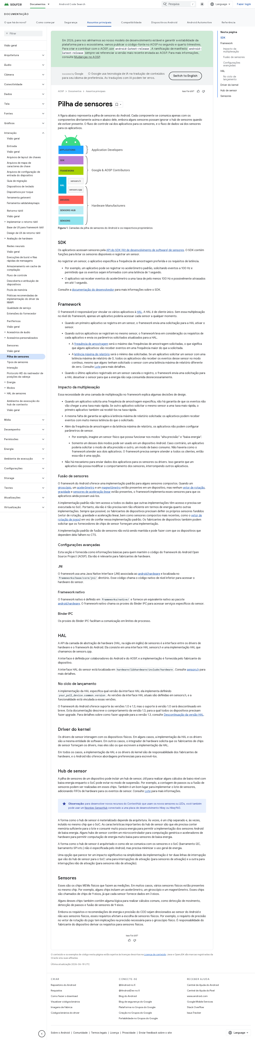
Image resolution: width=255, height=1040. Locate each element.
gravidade (64, 492)
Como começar (45, 22)
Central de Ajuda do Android (203, 985)
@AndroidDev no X (129, 990)
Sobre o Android (60, 1032)
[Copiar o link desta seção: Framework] (84, 305)
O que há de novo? (15, 22)
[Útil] (198, 91)
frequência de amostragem (91, 344)
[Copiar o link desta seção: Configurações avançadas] (103, 545)
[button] (20, 55)
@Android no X (127, 985)
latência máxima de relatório (92, 354)
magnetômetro (111, 487)
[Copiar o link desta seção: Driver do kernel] (93, 730)
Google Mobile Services (200, 1001)
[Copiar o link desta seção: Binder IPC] (76, 614)
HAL (139, 312)
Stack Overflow (195, 1007)
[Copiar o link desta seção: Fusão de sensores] (91, 476)
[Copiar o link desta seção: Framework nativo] (88, 592)
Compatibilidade (131, 22)
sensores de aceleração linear (92, 492)
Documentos (38, 4)
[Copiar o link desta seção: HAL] (69, 636)
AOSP (61, 91)
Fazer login (244, 4)
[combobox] (179, 4)
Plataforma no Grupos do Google (137, 1007)
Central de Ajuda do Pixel (201, 990)
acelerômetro (85, 487)
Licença (114, 1032)
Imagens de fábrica (61, 1007)
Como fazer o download (64, 996)
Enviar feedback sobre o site (155, 1032)
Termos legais (99, 1032)
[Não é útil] (203, 91)
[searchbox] (23, 33)
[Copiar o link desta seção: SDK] (69, 243)
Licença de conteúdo (155, 954)
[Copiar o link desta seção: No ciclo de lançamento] (99, 684)
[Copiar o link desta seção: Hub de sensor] (90, 771)
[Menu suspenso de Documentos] (50, 4)
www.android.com (197, 996)
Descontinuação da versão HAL (183, 715)
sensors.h (193, 669)
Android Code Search (72, 4)
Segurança (70, 22)
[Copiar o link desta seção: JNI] (65, 567)
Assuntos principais (99, 22)
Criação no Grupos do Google (135, 1012)
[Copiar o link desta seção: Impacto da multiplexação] (103, 387)
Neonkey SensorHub (96, 807)
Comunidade (80, 1032)
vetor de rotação (194, 487)
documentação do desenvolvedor (93, 290)
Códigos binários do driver (65, 1012)
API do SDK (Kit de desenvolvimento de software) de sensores (145, 250)
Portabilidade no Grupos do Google (138, 1018)
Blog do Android (128, 996)
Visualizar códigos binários (65, 1001)
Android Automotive (199, 22)
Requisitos (56, 990)
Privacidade (128, 1032)
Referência (228, 22)
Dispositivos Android (164, 22)
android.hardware (149, 574)
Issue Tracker (194, 1012)
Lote (98, 367)
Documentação (16, 14)
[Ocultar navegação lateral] (41, 1033)
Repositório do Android (63, 985)
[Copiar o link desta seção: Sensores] (79, 878)
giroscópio (64, 487)
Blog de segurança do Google (135, 1001)
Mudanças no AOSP (87, 57)
